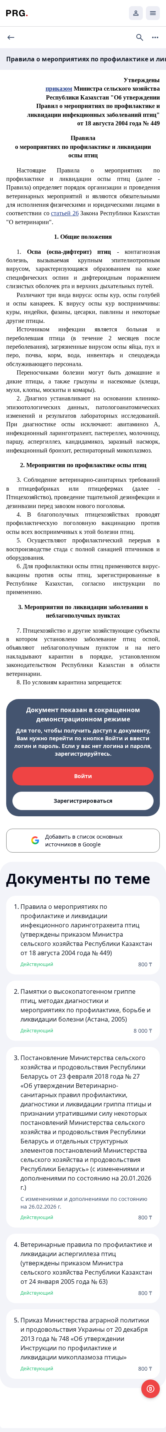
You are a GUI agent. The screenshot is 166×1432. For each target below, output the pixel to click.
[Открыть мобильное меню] (153, 13)
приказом (59, 88)
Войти (83, 776)
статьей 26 (65, 213)
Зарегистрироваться (83, 800)
